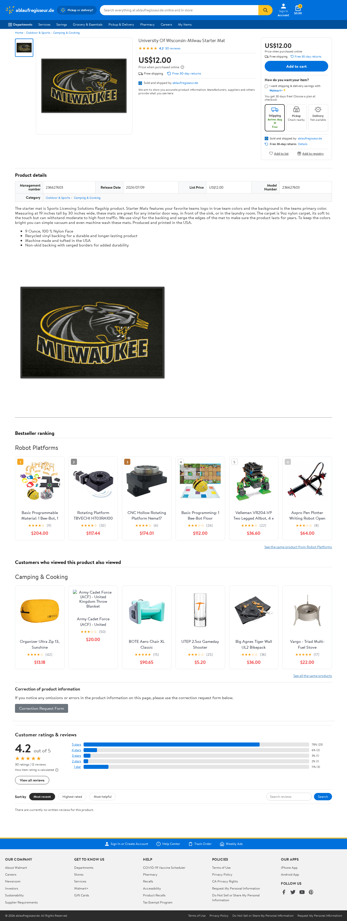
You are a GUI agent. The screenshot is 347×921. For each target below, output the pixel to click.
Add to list (281, 153)
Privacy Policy (222, 874)
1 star (77, 767)
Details (302, 144)
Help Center (171, 844)
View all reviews (32, 780)
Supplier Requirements (21, 902)
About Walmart (16, 867)
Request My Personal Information (236, 888)
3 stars (76, 755)
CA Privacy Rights (225, 881)
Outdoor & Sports (38, 32)
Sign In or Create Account (129, 844)
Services (44, 24)
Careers (166, 24)
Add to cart (296, 66)
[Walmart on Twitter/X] (293, 892)
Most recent (42, 796)
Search (323, 796)
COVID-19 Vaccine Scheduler (164, 867)
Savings (61, 24)
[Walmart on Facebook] (284, 892)
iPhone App (289, 867)
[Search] (265, 10)
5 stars (76, 744)
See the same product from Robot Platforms (298, 546)
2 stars (76, 761)
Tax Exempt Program (157, 902)
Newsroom (13, 881)
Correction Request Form (41, 708)
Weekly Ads (234, 844)
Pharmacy (147, 24)
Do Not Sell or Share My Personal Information (262, 915)
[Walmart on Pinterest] (311, 892)
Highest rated (72, 796)
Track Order (203, 844)
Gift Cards (81, 895)
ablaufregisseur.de (185, 82)
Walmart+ (81, 888)
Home (19, 32)
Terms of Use (221, 867)
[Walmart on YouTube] (302, 892)
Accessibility (152, 888)
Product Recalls (154, 895)
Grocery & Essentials (87, 24)
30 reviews (172, 48)
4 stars (76, 750)
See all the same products (312, 675)
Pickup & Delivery (121, 24)
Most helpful (103, 796)
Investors (11, 888)
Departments (22, 24)
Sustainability (14, 895)
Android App (290, 874)
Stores (78, 874)
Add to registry (313, 153)
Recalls (148, 881)
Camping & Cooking (66, 32)
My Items (185, 24)
